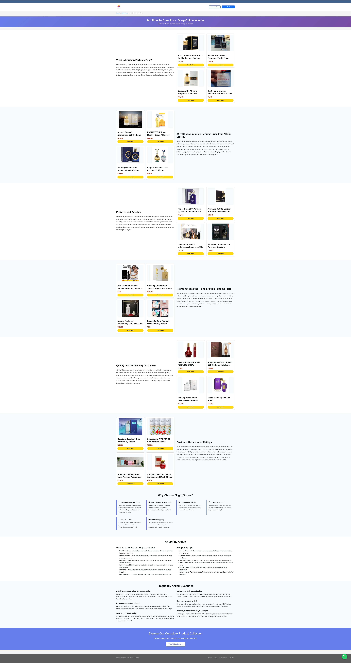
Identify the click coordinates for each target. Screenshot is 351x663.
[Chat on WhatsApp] (344, 656)
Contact (231, 657)
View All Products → (176, 644)
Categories (223, 657)
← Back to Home (215, 7)
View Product (190, 65)
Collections (125, 13)
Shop (215, 657)
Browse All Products (228, 7)
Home (118, 13)
